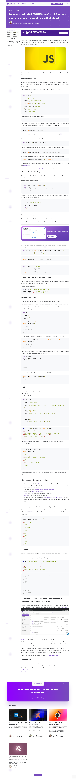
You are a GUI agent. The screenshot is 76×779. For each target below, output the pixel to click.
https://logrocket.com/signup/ (28, 637)
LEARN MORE (9, 45)
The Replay (38, 483)
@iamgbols (36, 23)
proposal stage (26, 165)
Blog (18, 3)
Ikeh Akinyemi (55, 735)
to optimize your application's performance (44, 489)
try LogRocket (63, 607)
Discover (26, 493)
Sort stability (24, 671)
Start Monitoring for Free (56, 3)
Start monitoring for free (53, 655)
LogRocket (23, 639)
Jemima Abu (15, 765)
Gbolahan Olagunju (17, 22)
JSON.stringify (24, 669)
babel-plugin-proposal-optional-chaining (44, 168)
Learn (25, 485)
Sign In (67, 3)
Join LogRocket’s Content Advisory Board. (53, 497)
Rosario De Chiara (16, 735)
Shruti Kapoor (35, 735)
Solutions (32, 3)
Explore (26, 495)
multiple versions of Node (37, 491)
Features (24, 3)
